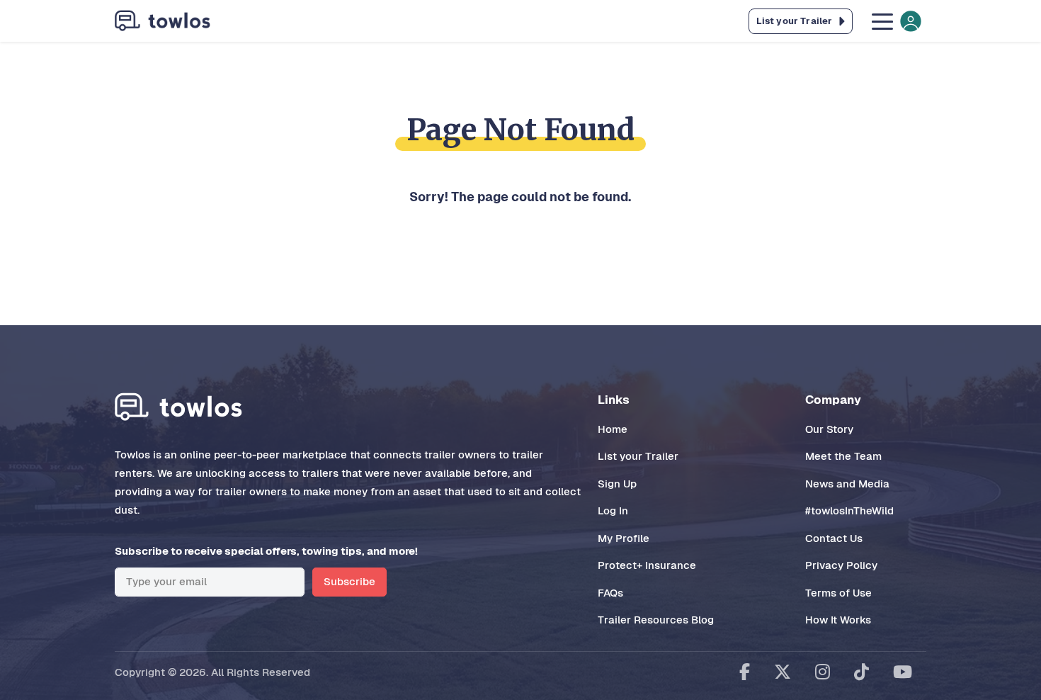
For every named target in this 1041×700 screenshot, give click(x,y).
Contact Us (834, 538)
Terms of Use (838, 592)
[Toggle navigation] (895, 21)
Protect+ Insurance (647, 565)
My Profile (623, 538)
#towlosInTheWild (849, 510)
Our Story (829, 429)
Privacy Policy (841, 565)
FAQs (610, 592)
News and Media (847, 483)
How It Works (838, 619)
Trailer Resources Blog (656, 619)
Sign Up (617, 483)
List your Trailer (638, 456)
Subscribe (349, 581)
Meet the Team (843, 456)
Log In (613, 510)
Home (612, 429)
